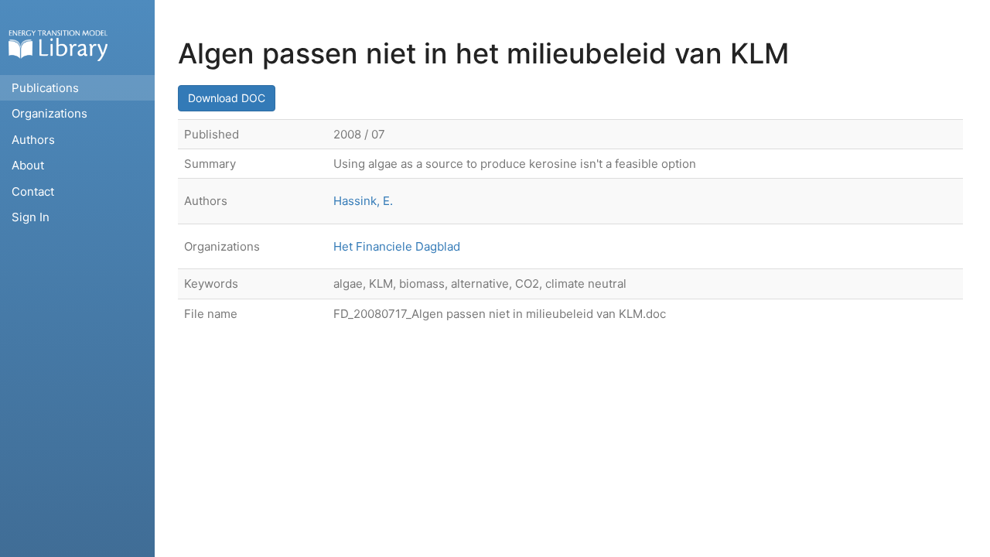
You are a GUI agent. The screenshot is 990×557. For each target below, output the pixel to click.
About (28, 165)
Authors (33, 139)
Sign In (31, 217)
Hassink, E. (363, 200)
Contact (33, 191)
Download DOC (226, 97)
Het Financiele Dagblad (396, 246)
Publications (45, 87)
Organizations (49, 113)
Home (58, 45)
